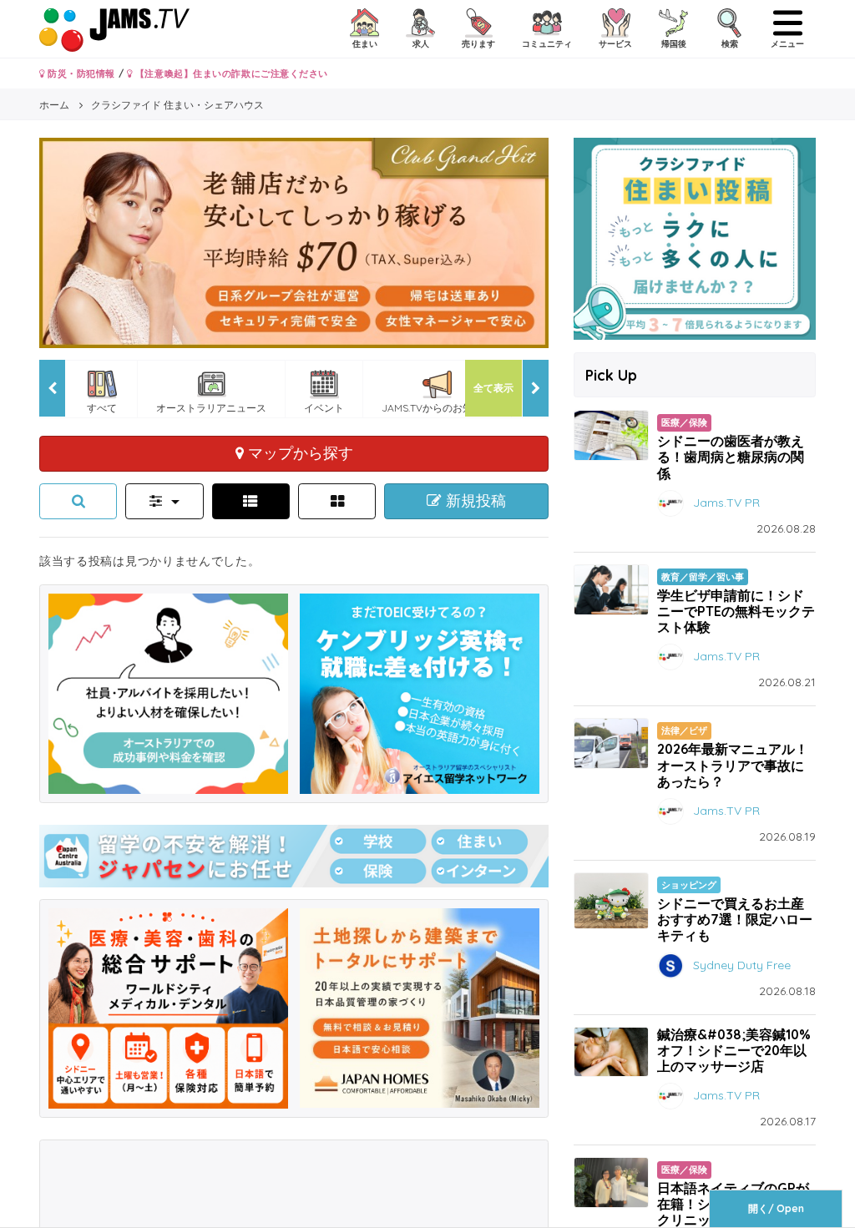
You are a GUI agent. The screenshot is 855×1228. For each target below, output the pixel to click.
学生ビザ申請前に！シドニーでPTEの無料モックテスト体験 (736, 611)
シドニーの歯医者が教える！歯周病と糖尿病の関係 (730, 456)
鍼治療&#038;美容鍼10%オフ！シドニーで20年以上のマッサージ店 (734, 1050)
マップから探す (298, 452)
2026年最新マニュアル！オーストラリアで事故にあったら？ (732, 764)
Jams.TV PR (726, 501)
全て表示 (493, 388)
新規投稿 (474, 501)
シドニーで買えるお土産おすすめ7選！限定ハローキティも (734, 919)
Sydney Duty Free (742, 964)
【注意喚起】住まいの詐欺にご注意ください (230, 73)
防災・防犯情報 (80, 73)
